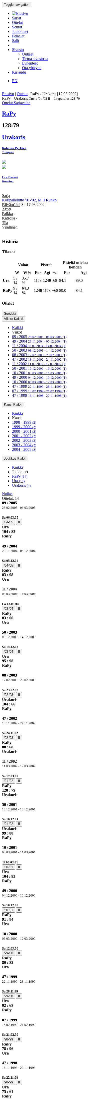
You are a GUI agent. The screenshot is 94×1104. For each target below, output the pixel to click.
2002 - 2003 (24, 440)
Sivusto (18, 49)
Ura (18, 481)
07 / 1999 (39, 391)
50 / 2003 (39, 350)
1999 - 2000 (24, 427)
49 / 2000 (39, 377)
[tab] (47, 526)
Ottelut (17, 22)
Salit (15, 40)
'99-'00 (8, 953)
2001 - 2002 (24, 436)
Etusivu (8, 94)
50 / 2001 (39, 368)
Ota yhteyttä (31, 68)
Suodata (10, 313)
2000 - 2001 (24, 431)
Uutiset (27, 54)
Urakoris (21, 485)
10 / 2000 (39, 382)
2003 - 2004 (24, 445)
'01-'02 (8, 781)
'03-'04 (8, 609)
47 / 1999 (39, 386)
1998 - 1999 (24, 422)
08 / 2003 (39, 355)
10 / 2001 (39, 373)
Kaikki (17, 327)
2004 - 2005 (24, 449)
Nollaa (7, 494)
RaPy (19, 476)
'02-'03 (8, 695)
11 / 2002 (39, 364)
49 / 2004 (39, 341)
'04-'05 (8, 522)
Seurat (17, 27)
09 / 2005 (39, 337)
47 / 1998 (39, 395)
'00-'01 (8, 867)
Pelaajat (18, 36)
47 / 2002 (39, 359)
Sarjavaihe (22, 103)
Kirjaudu (19, 72)
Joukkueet (20, 31)
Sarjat (16, 18)
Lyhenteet (30, 63)
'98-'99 (8, 1039)
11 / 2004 (39, 346)
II (19, 522)
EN (15, 81)
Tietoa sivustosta (35, 59)
